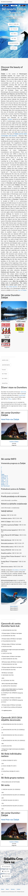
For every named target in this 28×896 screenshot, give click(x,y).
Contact (18, 889)
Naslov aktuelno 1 (14, 606)
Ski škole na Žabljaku (5, 321)
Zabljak (10, 119)
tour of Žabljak (22, 290)
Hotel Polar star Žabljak (10, 419)
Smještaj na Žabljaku (21, 321)
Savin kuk (23, 391)
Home (2, 889)
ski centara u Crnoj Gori (19, 570)
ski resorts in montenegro (6, 1)
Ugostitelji (7, 337)
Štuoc (10, 399)
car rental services (12, 286)
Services (13, 889)
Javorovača (22, 395)
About (7, 889)
